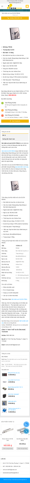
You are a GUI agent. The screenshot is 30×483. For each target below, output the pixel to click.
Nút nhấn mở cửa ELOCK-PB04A (14, 366)
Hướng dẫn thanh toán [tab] (8, 139)
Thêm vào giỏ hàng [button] (8, 448)
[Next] (29, 437)
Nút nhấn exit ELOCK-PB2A (19, 299)
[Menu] (2, 6)
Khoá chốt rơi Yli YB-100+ (7, 439)
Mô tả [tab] (4, 135)
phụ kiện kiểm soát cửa (21, 167)
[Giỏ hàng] (27, 6)
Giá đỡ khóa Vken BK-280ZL (22, 439)
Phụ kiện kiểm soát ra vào (13, 359)
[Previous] (1, 437)
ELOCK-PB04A (8, 364)
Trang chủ (15, 15)
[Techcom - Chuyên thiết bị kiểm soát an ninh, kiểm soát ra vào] (14, 6)
